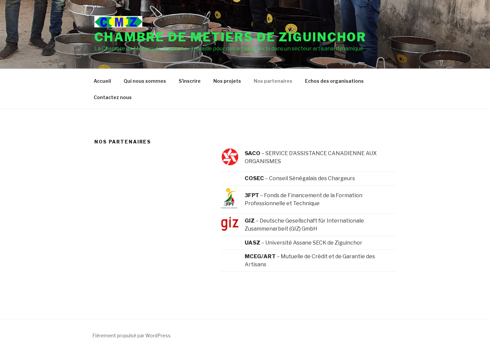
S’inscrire (190, 81)
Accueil (102, 81)
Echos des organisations (334, 81)
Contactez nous (113, 97)
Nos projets (227, 81)
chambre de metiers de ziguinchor (230, 37)
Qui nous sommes (145, 81)
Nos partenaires (273, 81)
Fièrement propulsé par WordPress (131, 335)
